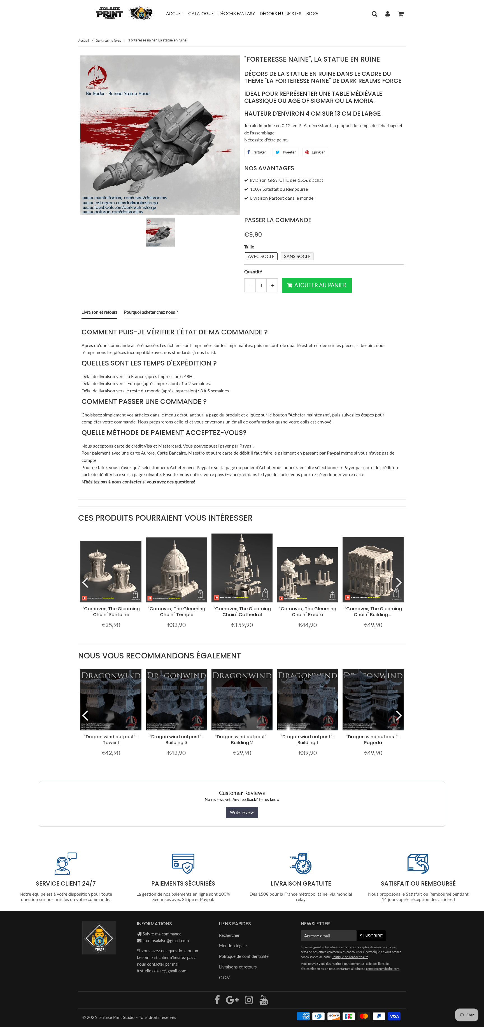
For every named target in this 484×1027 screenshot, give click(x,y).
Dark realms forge (108, 40)
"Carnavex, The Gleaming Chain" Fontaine (111, 612)
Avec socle (261, 256)
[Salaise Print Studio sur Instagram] (249, 1001)
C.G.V (224, 977)
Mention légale (233, 945)
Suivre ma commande (162, 933)
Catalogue (201, 13)
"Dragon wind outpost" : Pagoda (373, 739)
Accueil (174, 13)
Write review (242, 812)
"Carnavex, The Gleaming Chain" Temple (176, 612)
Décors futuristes (280, 13)
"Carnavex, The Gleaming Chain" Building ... (373, 612)
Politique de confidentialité (244, 956)
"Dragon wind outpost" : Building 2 (242, 739)
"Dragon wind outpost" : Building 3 (176, 739)
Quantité (253, 271)
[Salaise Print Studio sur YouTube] (263, 1001)
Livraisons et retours (238, 966)
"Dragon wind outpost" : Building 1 (307, 739)
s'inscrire (371, 935)
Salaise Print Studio (117, 1017)
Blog (312, 13)
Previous (85, 582)
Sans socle (297, 256)
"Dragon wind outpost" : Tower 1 (111, 739)
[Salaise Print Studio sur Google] (233, 1001)
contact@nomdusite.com (382, 968)
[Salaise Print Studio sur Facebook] (217, 1001)
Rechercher (229, 935)
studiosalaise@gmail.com (166, 940)
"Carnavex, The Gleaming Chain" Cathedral (242, 612)
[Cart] (400, 14)
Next (399, 582)
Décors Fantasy (237, 13)
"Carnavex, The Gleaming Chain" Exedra (307, 612)
